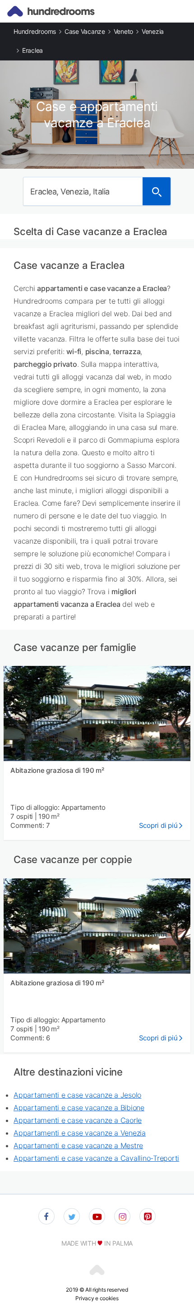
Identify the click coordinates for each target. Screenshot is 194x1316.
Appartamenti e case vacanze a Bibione (79, 1107)
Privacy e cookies (96, 1298)
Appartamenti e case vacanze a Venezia (80, 1132)
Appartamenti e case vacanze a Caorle (78, 1120)
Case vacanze (85, 31)
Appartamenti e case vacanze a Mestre (78, 1145)
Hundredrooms (35, 31)
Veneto (124, 31)
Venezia (153, 31)
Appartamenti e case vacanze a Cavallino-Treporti (96, 1158)
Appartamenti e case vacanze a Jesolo (77, 1094)
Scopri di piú (158, 825)
